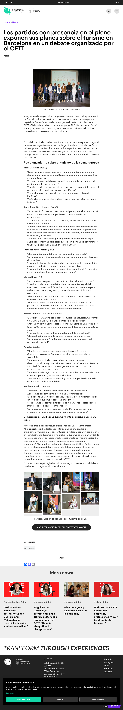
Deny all (60, 699)
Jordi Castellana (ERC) (32, 485)
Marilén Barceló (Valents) (88, 486)
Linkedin (108, 659)
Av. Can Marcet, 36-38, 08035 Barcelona (54, 669)
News (15, 22)
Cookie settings (98, 699)
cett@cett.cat (50, 663)
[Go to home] (22, 11)
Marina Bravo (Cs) (70, 488)
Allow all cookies (23, 699)
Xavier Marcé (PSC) (52, 489)
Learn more (10, 693)
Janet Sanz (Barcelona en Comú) (32, 507)
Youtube (108, 671)
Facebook (108, 668)
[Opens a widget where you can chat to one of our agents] (114, 706)
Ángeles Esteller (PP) (71, 504)
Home (7, 22)
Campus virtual (63, 3)
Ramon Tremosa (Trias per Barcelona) (51, 508)
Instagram (109, 662)
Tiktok (107, 665)
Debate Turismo (88, 500)
